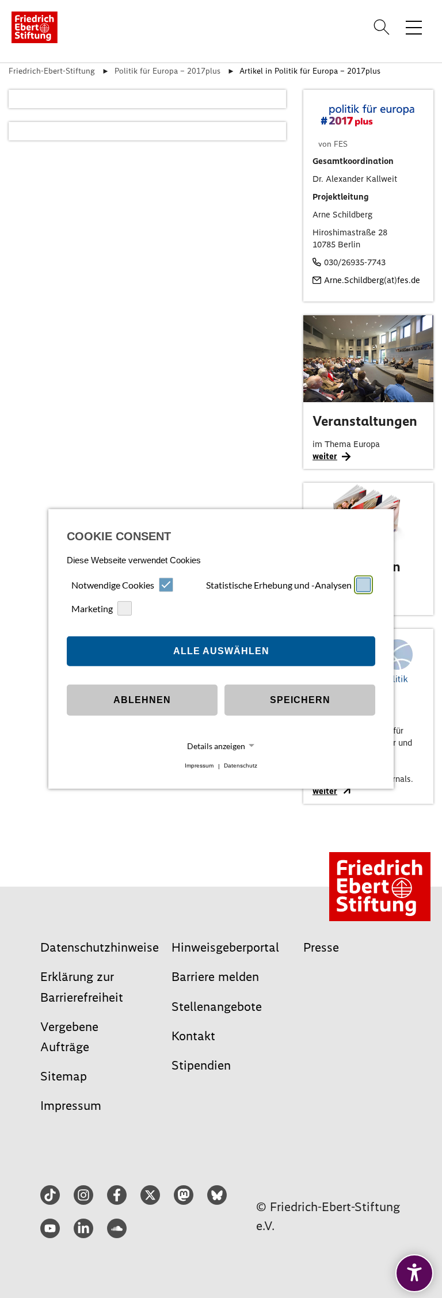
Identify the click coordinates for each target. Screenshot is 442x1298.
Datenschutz (240, 766)
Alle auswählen (221, 651)
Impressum (199, 766)
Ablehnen (142, 700)
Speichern (300, 700)
